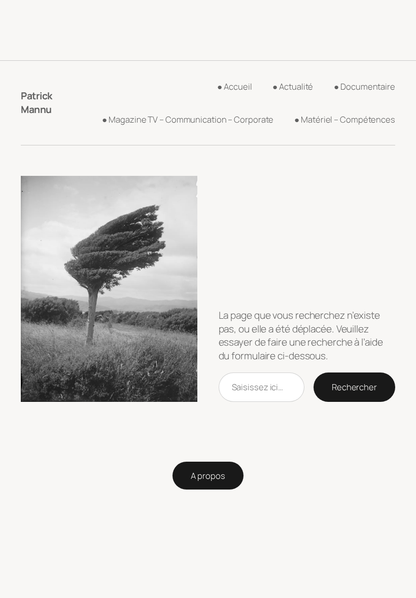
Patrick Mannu (36, 102)
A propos (208, 475)
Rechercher (354, 387)
